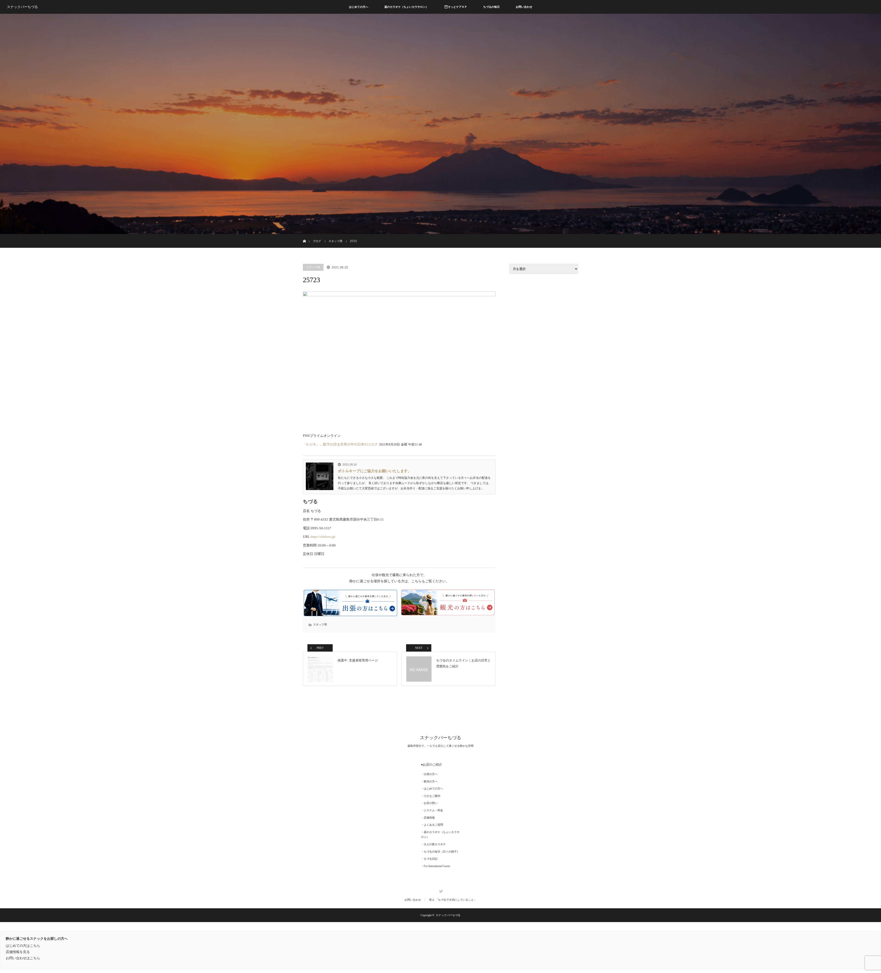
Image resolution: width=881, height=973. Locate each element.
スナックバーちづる (22, 7)
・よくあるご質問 (432, 824)
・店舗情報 (428, 817)
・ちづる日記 (429, 858)
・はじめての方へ (432, 788)
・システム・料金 (432, 810)
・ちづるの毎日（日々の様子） (440, 851)
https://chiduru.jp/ (323, 536)
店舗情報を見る (18, 952)
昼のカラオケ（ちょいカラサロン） (406, 6)
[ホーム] (304, 235)
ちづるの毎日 (491, 6)
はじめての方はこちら (23, 946)
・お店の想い (429, 803)
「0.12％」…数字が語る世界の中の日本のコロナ (340, 444)
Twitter (440, 890)
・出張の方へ (429, 774)
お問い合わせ (524, 6)
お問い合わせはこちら (23, 958)
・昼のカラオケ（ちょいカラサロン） (440, 835)
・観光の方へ (429, 781)
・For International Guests (435, 866)
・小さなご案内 (430, 795)
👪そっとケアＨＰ (455, 6)
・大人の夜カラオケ (433, 844)
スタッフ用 (313, 267)
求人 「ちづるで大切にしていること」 (453, 899)
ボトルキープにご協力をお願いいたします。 (374, 471)
